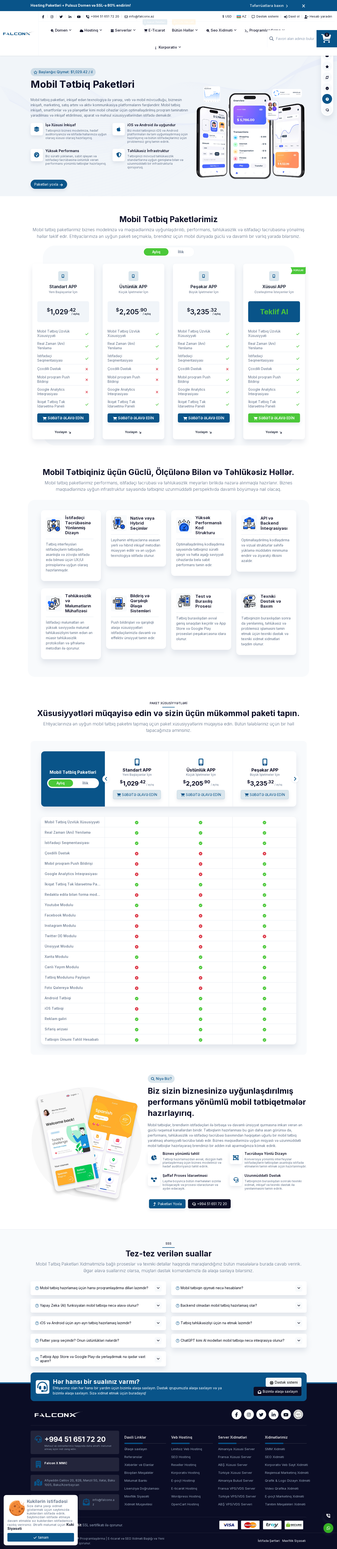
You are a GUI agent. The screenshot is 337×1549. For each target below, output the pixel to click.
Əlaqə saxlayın (135, 1449)
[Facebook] (43, 16)
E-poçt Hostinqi (183, 1480)
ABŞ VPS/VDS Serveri (235, 1504)
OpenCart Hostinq (185, 1504)
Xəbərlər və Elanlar (139, 1465)
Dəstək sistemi (286, 1382)
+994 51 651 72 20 (211, 1204)
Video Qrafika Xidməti (282, 1488)
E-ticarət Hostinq (184, 1488)
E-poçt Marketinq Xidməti (284, 1496)
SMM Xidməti (275, 1449)
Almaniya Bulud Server (235, 1480)
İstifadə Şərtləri (269, 1541)
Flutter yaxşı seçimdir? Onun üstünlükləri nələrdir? (79, 1340)
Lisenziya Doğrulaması (141, 1488)
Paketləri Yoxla (169, 1204)
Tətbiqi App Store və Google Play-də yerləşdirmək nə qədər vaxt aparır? (92, 1359)
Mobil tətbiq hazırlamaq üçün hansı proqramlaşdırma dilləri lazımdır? (94, 1288)
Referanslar (133, 1457)
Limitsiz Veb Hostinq (186, 1449)
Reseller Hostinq (183, 1465)
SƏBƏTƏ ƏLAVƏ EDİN (65, 418)
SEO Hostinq (180, 1457)
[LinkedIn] (69, 16)
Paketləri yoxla (46, 184)
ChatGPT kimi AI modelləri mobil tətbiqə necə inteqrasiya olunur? (232, 1340)
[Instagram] (52, 16)
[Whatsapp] (328, 1528)
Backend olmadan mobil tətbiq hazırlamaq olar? (219, 1305)
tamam (43, 1537)
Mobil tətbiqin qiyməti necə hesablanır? (212, 1288)
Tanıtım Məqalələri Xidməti (285, 1504)
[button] (241, 16)
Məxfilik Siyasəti (136, 1496)
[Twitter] (60, 16)
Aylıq (156, 252)
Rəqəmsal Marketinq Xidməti (286, 1473)
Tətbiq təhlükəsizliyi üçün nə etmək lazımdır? (216, 1323)
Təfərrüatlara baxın (267, 5)
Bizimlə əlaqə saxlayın (280, 1391)
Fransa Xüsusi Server (234, 1457)
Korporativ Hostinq (185, 1473)
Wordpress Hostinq (186, 1496)
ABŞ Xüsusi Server (232, 1465)
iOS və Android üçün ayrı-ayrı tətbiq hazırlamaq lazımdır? (85, 1323)
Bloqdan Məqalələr (138, 1473)
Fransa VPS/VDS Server (236, 1488)
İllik (181, 252)
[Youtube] (79, 16)
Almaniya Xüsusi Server (236, 1449)
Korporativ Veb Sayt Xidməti (286, 1465)
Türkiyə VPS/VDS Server (237, 1496)
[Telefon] (328, 1516)
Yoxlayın (61, 432)
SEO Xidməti (274, 1457)
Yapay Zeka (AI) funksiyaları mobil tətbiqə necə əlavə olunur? (89, 1305)
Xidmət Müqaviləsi (138, 1504)
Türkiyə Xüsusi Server (235, 1473)
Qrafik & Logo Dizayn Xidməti (286, 1480)
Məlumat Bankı (135, 1480)
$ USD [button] (227, 16)
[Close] (303, 5)
